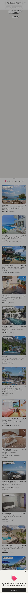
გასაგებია (14, 590)
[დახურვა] (25, 571)
